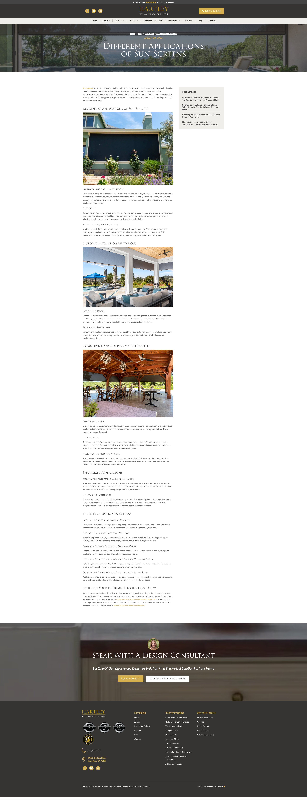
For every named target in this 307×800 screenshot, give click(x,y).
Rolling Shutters (203, 726)
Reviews (188, 20)
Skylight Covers (203, 730)
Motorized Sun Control (152, 20)
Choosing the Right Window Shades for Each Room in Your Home (201, 115)
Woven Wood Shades (174, 726)
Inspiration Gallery (142, 726)
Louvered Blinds (172, 739)
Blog (200, 20)
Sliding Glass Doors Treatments (178, 752)
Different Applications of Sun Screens (161, 33)
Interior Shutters (172, 743)
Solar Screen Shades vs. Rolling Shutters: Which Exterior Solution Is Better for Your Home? (200, 107)
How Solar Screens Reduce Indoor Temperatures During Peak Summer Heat (199, 123)
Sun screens (88, 88)
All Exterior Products (205, 735)
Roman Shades (171, 735)
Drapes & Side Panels (174, 748)
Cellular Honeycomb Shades (177, 717)
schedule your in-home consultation (129, 605)
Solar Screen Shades (205, 717)
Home (94, 20)
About (137, 722)
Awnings (200, 722)
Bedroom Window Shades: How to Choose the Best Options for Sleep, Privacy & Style (200, 98)
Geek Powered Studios (214, 786)
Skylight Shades (171, 730)
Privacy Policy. (137, 786)
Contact (212, 20)
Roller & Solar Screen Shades (177, 722)
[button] (106, 21)
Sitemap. (146, 786)
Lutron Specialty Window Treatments (175, 758)
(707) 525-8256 (94, 750)
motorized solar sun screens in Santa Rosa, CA (135, 599)
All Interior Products (173, 764)
